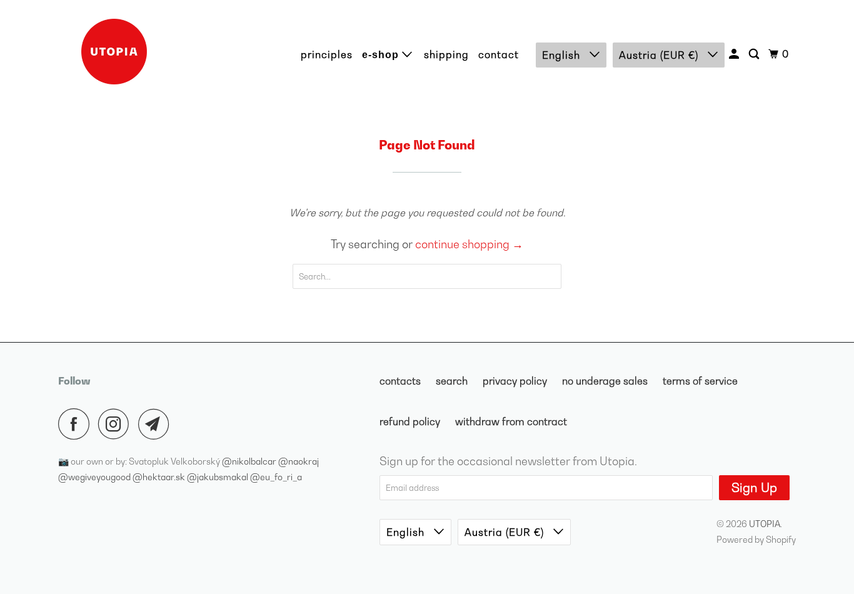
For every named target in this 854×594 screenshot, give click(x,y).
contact (498, 54)
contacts (400, 381)
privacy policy (515, 381)
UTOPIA (764, 523)
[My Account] (735, 54)
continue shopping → (469, 244)
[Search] (755, 54)
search (452, 381)
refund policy (409, 421)
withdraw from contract (511, 421)
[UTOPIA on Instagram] (117, 424)
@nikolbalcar (250, 461)
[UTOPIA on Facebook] (77, 424)
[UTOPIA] (114, 51)
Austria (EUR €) (660, 55)
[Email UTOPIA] (157, 424)
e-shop (382, 54)
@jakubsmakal (218, 476)
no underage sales (605, 381)
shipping (446, 54)
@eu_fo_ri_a (276, 476)
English (562, 55)
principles (327, 54)
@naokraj (298, 461)
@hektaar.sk (160, 476)
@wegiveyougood (95, 476)
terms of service (700, 381)
